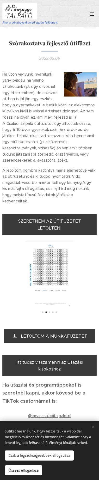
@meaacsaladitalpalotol (49, 415)
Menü (92, 13)
